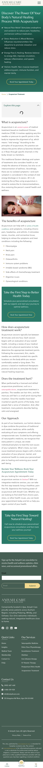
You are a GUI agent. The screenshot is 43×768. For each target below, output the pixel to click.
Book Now (22, 766)
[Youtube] (15, 628)
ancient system (22, 127)
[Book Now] (21, 762)
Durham (25, 479)
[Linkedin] (11, 628)
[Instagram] (7, 628)
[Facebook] (3, 628)
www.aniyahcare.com (24, 744)
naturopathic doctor (9, 389)
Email (4, 573)
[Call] (36, 764)
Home (4, 94)
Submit (32, 586)
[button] (38, 105)
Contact (7, 766)
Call (36, 766)
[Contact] (7, 764)
